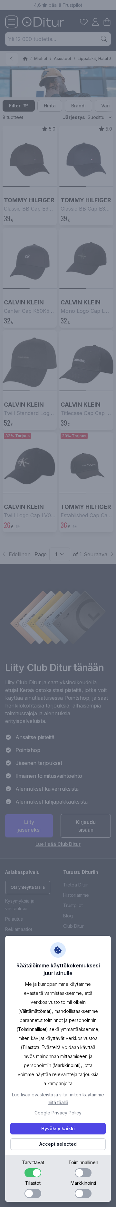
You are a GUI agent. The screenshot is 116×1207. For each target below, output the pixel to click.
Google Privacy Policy (58, 1112)
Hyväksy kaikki (58, 1128)
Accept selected (58, 1144)
